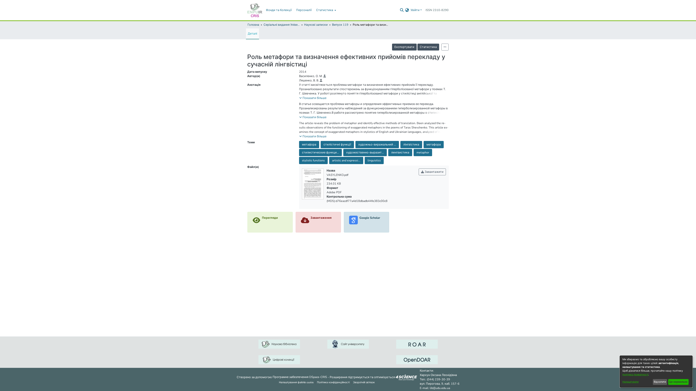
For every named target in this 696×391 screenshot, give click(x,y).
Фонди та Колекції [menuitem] (279, 10)
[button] (313, 98)
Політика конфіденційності (333, 382)
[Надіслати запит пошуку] (402, 10)
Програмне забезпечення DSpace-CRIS (300, 377)
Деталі (252, 34)
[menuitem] (325, 10)
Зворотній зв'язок (364, 382)
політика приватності (635, 374)
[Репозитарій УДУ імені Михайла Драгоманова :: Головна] (254, 10)
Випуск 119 (340, 25)
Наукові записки (316, 25)
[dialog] (656, 371)
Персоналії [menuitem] (304, 10)
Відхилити (660, 382)
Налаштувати (630, 382)
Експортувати (404, 47)
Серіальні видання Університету (282, 25)
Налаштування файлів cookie (296, 382)
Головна (253, 25)
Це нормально (678, 382)
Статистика (428, 47)
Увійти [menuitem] (415, 10)
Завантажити (434, 172)
